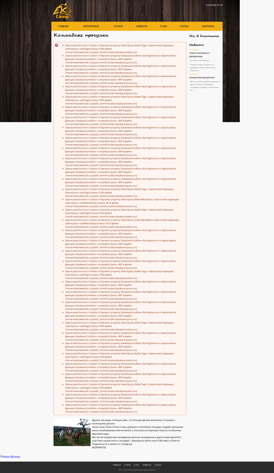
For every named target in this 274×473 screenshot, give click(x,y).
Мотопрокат (91, 26)
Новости (141, 26)
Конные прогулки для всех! (202, 77)
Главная (63, 26)
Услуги (118, 26)
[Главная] (61, 11)
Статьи (184, 26)
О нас (163, 26)
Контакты (208, 26)
